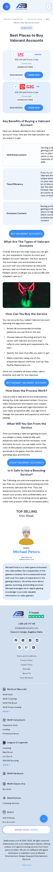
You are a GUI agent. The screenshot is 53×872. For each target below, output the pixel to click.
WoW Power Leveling (12, 707)
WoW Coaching (10, 699)
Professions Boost (11, 733)
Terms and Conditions (26, 656)
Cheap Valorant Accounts (26, 462)
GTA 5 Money (9, 818)
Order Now (34, 75)
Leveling (6, 729)
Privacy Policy (26, 660)
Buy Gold (7, 789)
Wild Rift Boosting (11, 760)
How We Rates (26, 677)
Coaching (7, 748)
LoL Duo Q (7, 756)
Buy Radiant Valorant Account (26, 382)
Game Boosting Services (13, 19)
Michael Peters (26, 551)
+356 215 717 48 (26, 623)
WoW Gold (8, 694)
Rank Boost (8, 752)
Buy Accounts (9, 822)
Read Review (16, 75)
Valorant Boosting (34, 19)
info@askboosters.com (26, 628)
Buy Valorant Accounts (26, 233)
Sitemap (26, 669)
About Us (26, 673)
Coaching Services (11, 803)
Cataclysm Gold (10, 725)
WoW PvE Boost (10, 703)
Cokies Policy (26, 664)
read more (26, 865)
